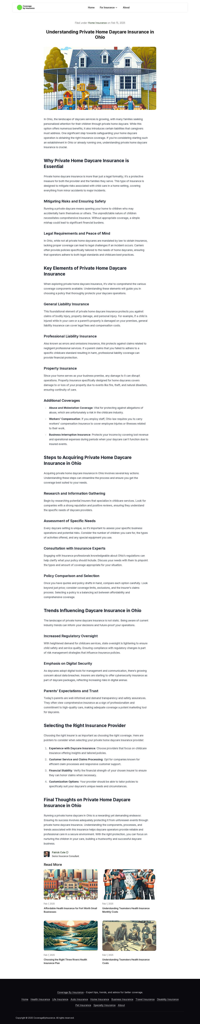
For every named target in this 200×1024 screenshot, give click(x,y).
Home (91, 7)
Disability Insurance (168, 999)
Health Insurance (40, 999)
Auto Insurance (79, 999)
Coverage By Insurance (70, 992)
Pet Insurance (83, 1005)
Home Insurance (97, 22)
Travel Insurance (145, 999)
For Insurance (107, 7)
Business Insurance (122, 999)
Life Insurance (60, 999)
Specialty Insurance (104, 1005)
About (126, 7)
